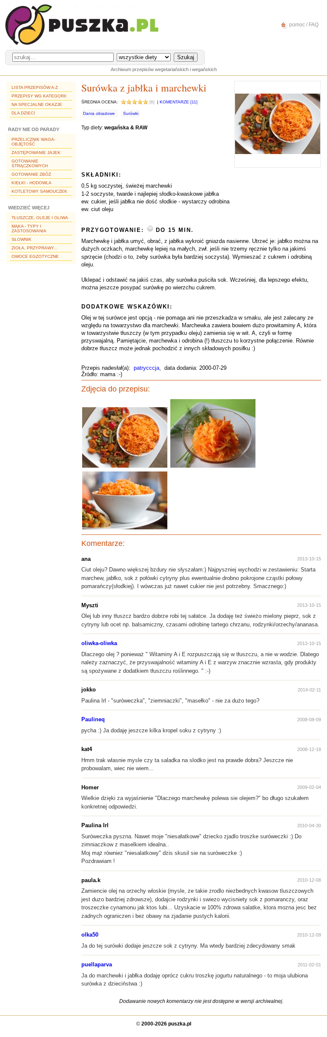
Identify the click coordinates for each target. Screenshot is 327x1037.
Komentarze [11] (179, 102)
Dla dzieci (23, 113)
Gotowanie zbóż (31, 174)
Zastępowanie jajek (35, 152)
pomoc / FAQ (303, 25)
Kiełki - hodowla (31, 182)
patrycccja (146, 368)
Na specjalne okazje (36, 104)
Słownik (21, 239)
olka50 (89, 934)
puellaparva (96, 964)
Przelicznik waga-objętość (33, 141)
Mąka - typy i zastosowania (28, 228)
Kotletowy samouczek (39, 191)
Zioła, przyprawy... (34, 248)
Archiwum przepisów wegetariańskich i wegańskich (164, 69)
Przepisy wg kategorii (38, 96)
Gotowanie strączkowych (29, 163)
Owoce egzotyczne (35, 256)
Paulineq (93, 719)
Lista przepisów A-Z (34, 87)
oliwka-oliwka (99, 643)
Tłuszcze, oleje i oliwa (39, 217)
